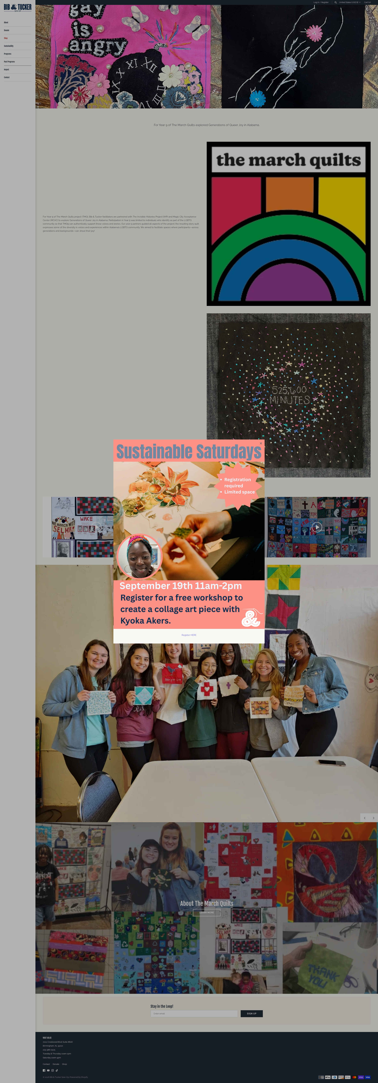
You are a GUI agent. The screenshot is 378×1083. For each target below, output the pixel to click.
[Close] (261, 443)
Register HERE (189, 635)
